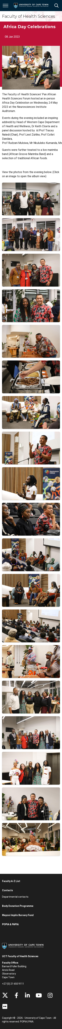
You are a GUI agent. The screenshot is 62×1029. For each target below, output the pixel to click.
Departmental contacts (15, 896)
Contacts (7, 890)
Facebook (16, 995)
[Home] (22, 945)
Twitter (5, 995)
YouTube (39, 995)
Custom (50, 995)
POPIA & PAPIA (10, 924)
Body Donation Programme (17, 906)
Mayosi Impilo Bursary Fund (18, 915)
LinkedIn (27, 995)
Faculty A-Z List (11, 881)
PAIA (30, 1021)
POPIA (23, 1021)
